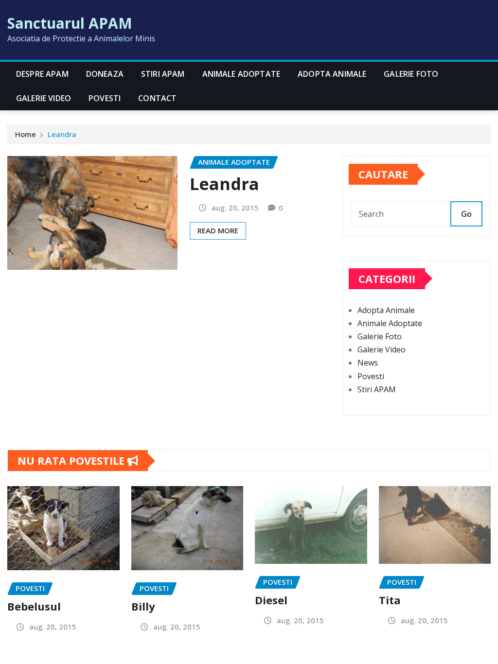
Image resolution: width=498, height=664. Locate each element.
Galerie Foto (411, 74)
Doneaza (105, 74)
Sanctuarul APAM (69, 23)
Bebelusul (34, 606)
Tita (390, 600)
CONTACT (157, 98)
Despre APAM (42, 74)
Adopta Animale (332, 74)
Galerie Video (43, 98)
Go (466, 214)
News (367, 362)
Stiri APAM (163, 74)
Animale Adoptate (241, 74)
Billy (143, 606)
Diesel (271, 600)
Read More (217, 230)
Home (25, 134)
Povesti (105, 98)
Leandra (62, 134)
